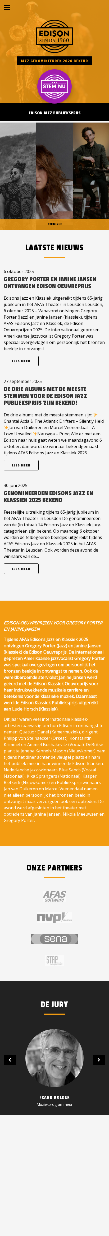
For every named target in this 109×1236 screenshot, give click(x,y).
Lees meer (21, 361)
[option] (54, 1067)
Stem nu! (55, 224)
